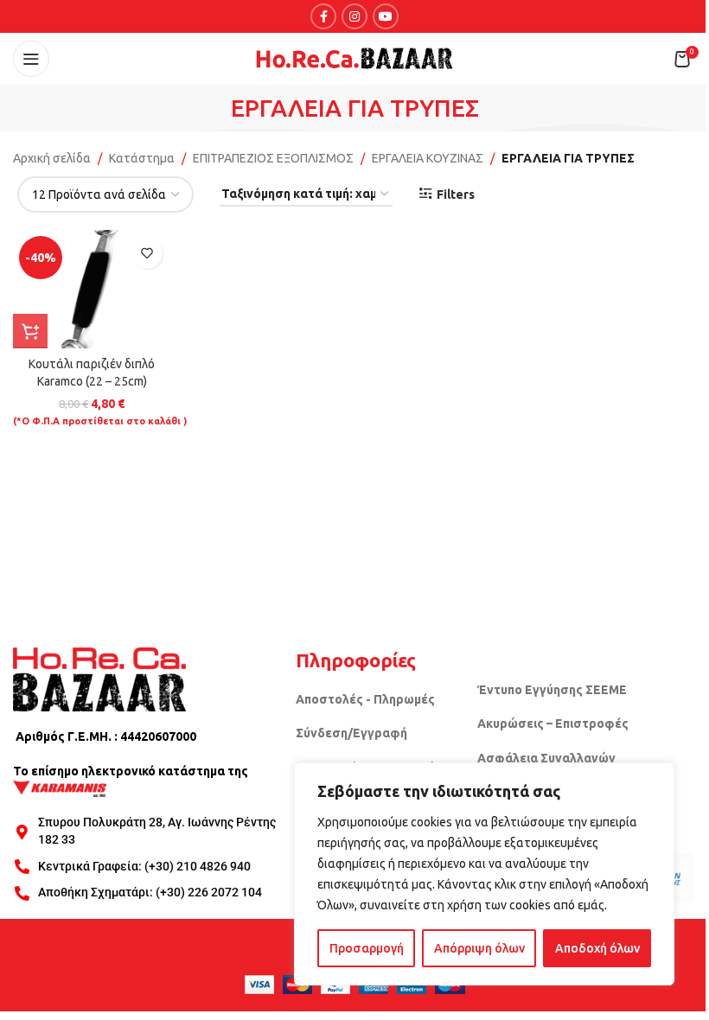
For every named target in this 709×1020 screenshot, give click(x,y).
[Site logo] (354, 58)
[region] (484, 873)
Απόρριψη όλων (479, 948)
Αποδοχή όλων (597, 948)
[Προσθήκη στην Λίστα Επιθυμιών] (147, 254)
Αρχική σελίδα (52, 158)
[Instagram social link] (354, 16)
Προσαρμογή (366, 948)
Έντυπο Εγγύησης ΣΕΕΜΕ (552, 690)
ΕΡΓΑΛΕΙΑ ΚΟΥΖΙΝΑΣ (427, 158)
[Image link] (99, 678)
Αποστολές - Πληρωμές (365, 699)
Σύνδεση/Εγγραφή (351, 733)
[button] (30, 331)
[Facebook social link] (323, 16)
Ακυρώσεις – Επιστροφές (553, 723)
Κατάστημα (142, 158)
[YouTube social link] (386, 16)
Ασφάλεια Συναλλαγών (546, 758)
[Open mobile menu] (31, 58)
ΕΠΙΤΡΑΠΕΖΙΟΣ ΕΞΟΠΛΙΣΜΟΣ (273, 158)
